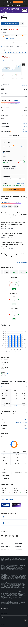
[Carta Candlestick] (2, 50)
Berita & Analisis (16, 43)
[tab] (6, 272)
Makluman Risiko (4, 617)
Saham (3, 5)
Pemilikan (12, 46)
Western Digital (5, 488)
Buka (16, 405)
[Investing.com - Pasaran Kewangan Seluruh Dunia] (8, 2)
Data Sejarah (19, 46)
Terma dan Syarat (5, 608)
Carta (8, 43)
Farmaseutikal (23, 419)
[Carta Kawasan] (4, 50)
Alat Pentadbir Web (5, 552)
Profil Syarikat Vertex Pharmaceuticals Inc (8, 413)
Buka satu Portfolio (5, 549)
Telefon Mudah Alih (5, 546)
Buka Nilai (23, 85)
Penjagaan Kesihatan (21, 422)
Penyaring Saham (11, 5)
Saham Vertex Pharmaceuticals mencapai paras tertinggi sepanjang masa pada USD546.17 (13, 224)
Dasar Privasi (4, 613)
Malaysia (19, 5)
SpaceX (16, 488)
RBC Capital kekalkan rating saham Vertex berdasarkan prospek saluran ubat (13, 255)
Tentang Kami (18, 543)
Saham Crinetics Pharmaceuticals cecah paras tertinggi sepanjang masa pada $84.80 (14, 214)
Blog (2, 543)
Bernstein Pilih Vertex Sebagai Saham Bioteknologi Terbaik (11, 234)
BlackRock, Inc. (5, 478)
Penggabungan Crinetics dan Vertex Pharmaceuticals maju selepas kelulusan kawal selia (12, 244)
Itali (26, 428)
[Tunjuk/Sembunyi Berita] (9, 50)
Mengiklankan (18, 546)
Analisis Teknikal (7, 267)
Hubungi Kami (18, 549)
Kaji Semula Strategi (9, 38)
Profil (7, 46)
